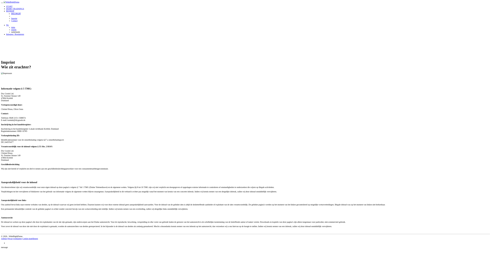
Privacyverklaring (14, 239)
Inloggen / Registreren (15, 34)
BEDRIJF (16, 13)
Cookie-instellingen (30, 239)
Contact (14, 21)
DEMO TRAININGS (15, 9)
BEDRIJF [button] (10, 11)
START (9, 6)
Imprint (14, 18)
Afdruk (4, 239)
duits (13, 27)
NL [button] (7, 25)
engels (13, 30)
